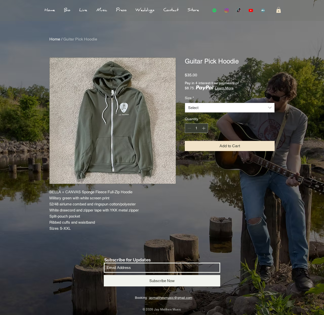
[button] (278, 10)
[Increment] (204, 128)
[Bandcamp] (263, 10)
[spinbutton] (196, 128)
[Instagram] (226, 10)
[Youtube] (250, 10)
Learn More (224, 88)
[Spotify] (214, 10)
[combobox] (230, 108)
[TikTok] (238, 10)
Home (54, 39)
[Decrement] (189, 128)
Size (189, 98)
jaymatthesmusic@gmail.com (170, 298)
